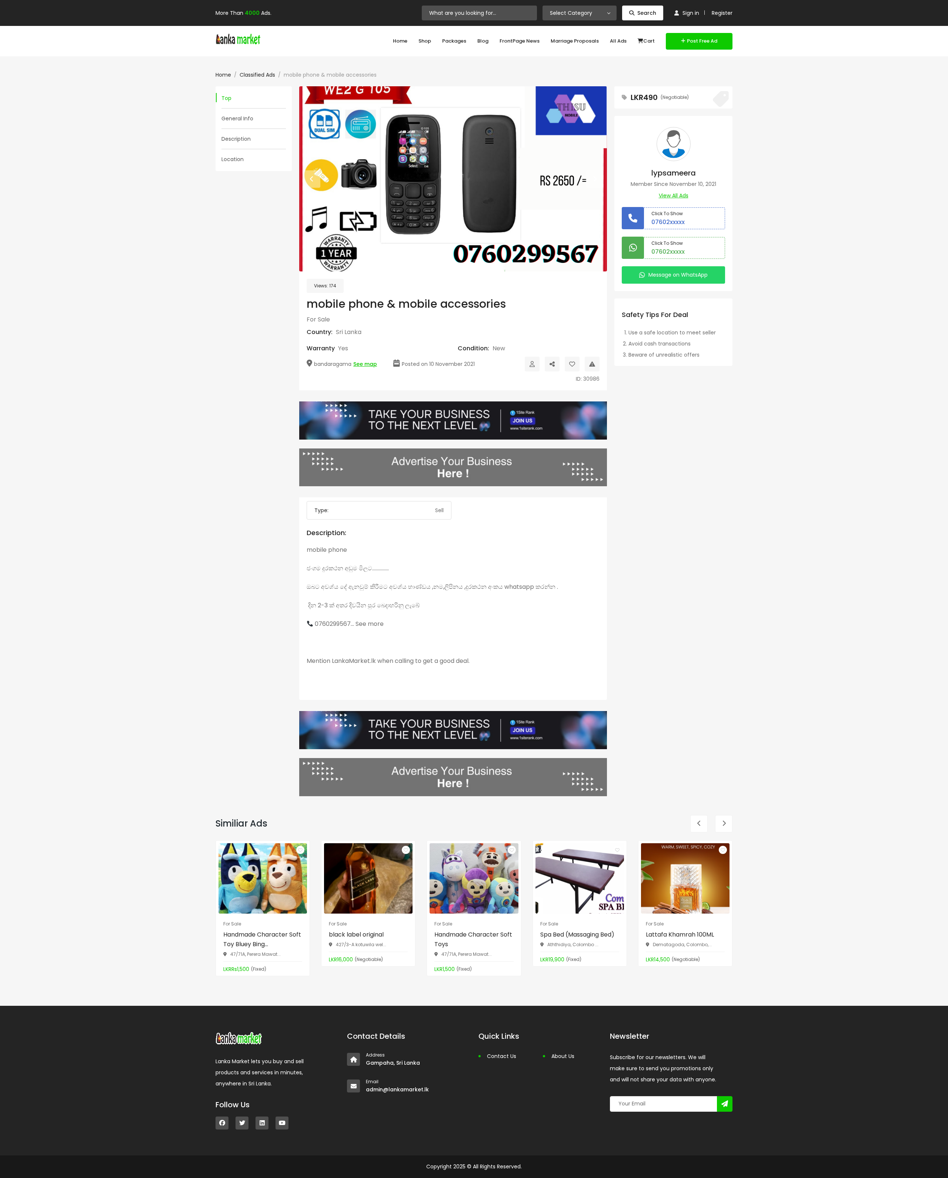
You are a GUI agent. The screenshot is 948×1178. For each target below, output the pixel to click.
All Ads (618, 40)
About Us (562, 1056)
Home (400, 40)
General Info (237, 118)
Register (722, 13)
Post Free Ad (702, 40)
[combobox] (580, 13)
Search (646, 13)
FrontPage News (520, 40)
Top (226, 98)
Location (232, 159)
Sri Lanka (348, 332)
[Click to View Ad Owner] (532, 364)
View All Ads (673, 195)
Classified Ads (257, 75)
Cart (649, 40)
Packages (454, 40)
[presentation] (311, 179)
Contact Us (501, 1056)
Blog (482, 40)
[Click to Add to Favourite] (572, 364)
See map (365, 364)
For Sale (318, 319)
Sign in (690, 13)
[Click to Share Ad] (552, 364)
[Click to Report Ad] (592, 364)
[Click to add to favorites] (300, 850)
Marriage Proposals (575, 40)
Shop (424, 40)
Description (236, 139)
